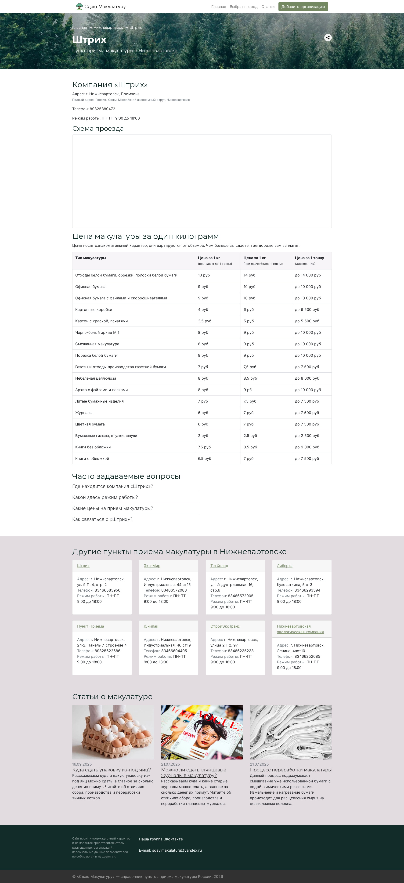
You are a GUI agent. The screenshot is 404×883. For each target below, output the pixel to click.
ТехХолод (219, 565)
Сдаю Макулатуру (104, 6)
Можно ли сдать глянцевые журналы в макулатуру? (193, 772)
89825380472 (102, 108)
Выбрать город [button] (244, 6)
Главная (218, 6)
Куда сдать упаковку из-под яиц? (111, 770)
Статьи (268, 6)
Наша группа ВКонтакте (161, 839)
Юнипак (151, 626)
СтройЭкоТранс (225, 626)
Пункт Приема (90, 626)
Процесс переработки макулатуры (291, 770)
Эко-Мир (152, 565)
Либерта (284, 565)
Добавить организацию (303, 6)
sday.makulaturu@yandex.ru (177, 850)
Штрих (83, 565)
